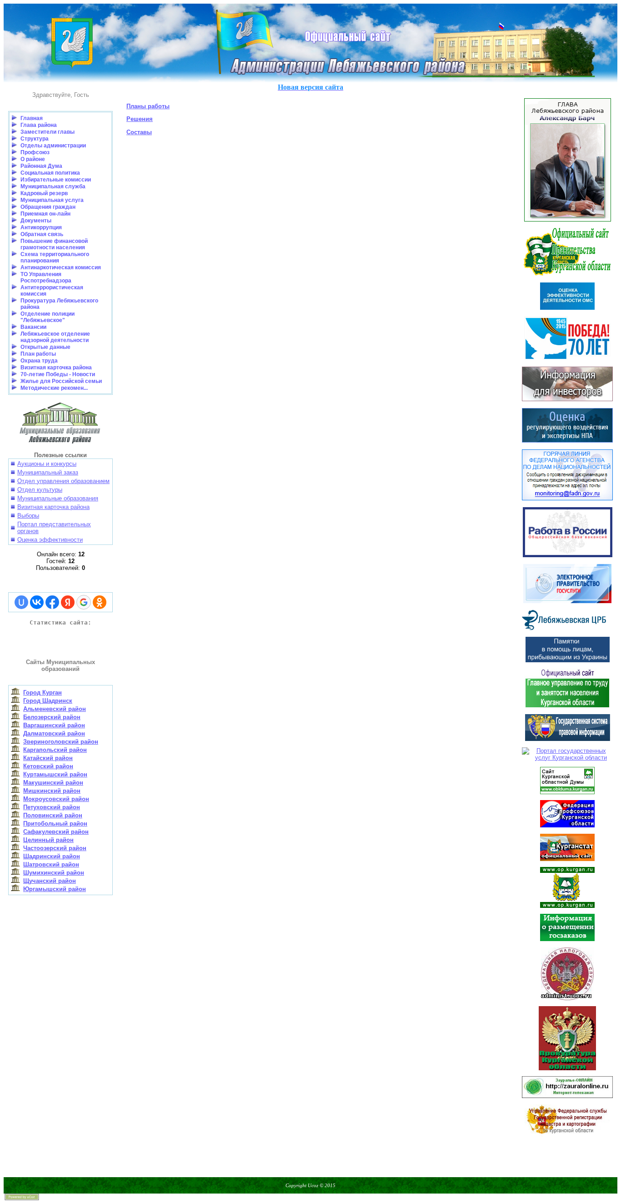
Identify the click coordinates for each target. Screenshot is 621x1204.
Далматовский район (54, 733)
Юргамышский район (54, 889)
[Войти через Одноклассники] (99, 602)
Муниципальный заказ (47, 472)
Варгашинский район (54, 725)
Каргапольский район (55, 749)
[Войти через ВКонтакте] (37, 602)
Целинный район (48, 839)
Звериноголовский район (60, 741)
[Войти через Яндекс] (68, 602)
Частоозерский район (54, 848)
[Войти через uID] (21, 602)
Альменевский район (54, 708)
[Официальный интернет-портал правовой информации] (567, 738)
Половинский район (52, 815)
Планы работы (148, 106)
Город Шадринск (47, 700)
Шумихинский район (53, 872)
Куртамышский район (55, 774)
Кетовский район (48, 766)
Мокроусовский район (56, 799)
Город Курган (42, 692)
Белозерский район (51, 717)
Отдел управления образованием (63, 481)
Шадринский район (51, 856)
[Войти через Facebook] (52, 602)
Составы (139, 132)
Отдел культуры (39, 489)
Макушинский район (53, 782)
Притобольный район (55, 823)
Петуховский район (51, 807)
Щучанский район (49, 880)
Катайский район (48, 758)
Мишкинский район (51, 790)
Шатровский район (51, 864)
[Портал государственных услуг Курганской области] (567, 752)
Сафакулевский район (56, 831)
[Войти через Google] (83, 602)
